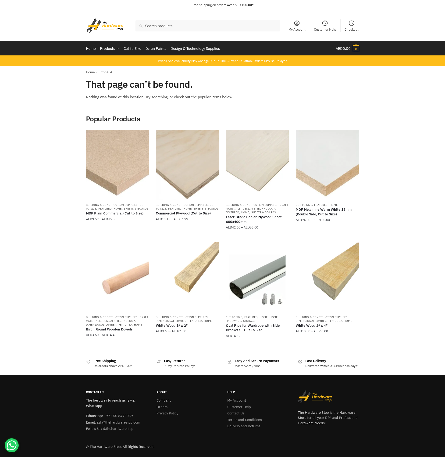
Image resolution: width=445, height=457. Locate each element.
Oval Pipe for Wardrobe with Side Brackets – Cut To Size (253, 327)
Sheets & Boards (136, 208)
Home (90, 72)
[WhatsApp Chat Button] (12, 445)
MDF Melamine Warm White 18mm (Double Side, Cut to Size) (324, 211)
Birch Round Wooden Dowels (109, 329)
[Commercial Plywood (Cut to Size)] (187, 165)
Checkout (352, 29)
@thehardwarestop (118, 428)
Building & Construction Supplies (112, 205)
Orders (162, 407)
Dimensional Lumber (101, 324)
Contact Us (235, 413)
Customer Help (325, 29)
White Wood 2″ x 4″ (312, 325)
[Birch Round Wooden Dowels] (117, 277)
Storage (249, 321)
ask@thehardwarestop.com (118, 422)
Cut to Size (304, 205)
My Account (297, 29)
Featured (105, 208)
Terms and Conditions (244, 419)
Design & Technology (259, 208)
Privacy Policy (167, 413)
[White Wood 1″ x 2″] (187, 277)
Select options (117, 237)
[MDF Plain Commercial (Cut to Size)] (117, 165)
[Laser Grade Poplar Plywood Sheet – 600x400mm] (257, 165)
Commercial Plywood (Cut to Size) (183, 213)
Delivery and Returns (243, 426)
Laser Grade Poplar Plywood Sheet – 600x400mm (255, 219)
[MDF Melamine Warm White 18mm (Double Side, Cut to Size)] (327, 165)
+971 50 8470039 (118, 415)
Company (164, 400)
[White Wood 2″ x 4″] (327, 277)
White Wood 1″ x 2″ (172, 325)
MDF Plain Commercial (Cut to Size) (114, 213)
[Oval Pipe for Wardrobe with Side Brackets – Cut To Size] (257, 277)
